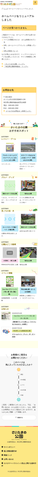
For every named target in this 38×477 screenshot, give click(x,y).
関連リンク (8, 455)
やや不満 (23, 390)
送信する (20, 417)
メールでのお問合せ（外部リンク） (19, 111)
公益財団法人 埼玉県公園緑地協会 (15, 2)
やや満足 (23, 379)
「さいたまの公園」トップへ (14, 64)
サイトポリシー (9, 447)
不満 (22, 395)
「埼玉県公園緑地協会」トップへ (16, 66)
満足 (22, 374)
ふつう (23, 385)
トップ (6, 9)
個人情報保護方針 (10, 451)
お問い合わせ (9, 459)
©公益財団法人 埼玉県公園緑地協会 (19, 471)
